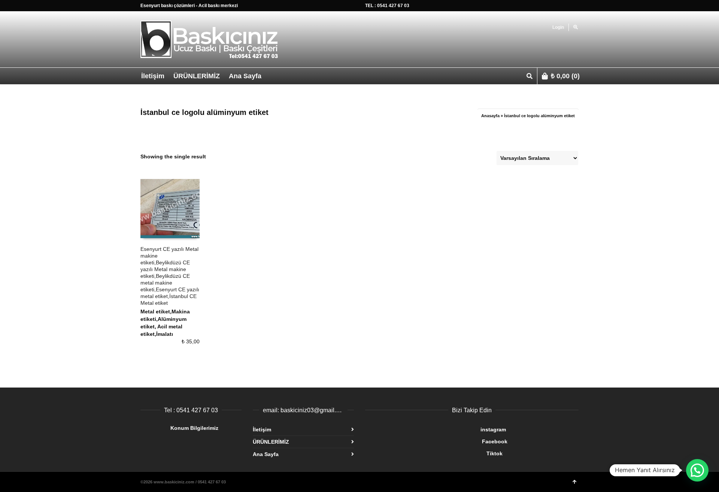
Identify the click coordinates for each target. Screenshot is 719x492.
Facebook (436, 441)
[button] (697, 470)
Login (558, 27)
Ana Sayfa (266, 454)
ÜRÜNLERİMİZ (271, 442)
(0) (565, 76)
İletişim (262, 429)
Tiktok (434, 453)
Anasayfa (490, 115)
